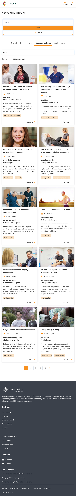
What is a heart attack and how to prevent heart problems (17, 151)
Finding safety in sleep (50, 330)
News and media (8, 445)
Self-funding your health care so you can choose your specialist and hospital (56, 89)
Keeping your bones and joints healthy (56, 210)
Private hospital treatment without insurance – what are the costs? (17, 88)
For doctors (6, 441)
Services (5, 416)
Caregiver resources (9, 437)
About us (5, 449)
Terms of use (14, 488)
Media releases (59, 43)
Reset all (39, 32)
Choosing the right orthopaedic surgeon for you (16, 211)
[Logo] (9, 3)
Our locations (7, 424)
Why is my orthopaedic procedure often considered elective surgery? (55, 151)
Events (30, 43)
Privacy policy (25, 488)
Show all (14, 43)
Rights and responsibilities (42, 488)
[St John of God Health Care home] (13, 390)
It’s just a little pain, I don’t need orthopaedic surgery (54, 271)
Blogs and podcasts (43, 43)
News (22, 43)
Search (38, 28)
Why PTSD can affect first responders (19, 330)
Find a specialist (8, 420)
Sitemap (4, 488)
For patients (6, 412)
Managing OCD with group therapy (13, 478)
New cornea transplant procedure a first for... (17, 482)
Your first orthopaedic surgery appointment (15, 271)
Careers (5, 428)
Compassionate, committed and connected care (17, 474)
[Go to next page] (50, 368)
